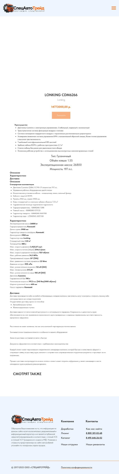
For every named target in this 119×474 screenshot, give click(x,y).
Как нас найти (94, 428)
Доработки (67, 428)
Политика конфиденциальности (76, 467)
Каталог (65, 437)
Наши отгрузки (69, 444)
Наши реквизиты (95, 444)
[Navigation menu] (114, 8)
